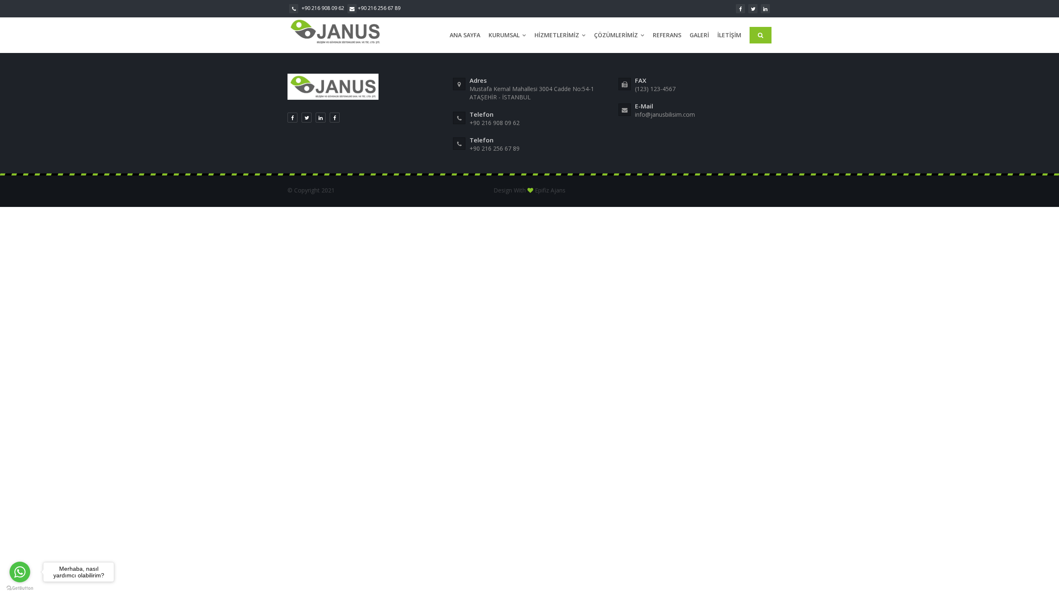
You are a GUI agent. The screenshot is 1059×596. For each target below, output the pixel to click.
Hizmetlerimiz (557, 35)
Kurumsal (505, 35)
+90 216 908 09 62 (322, 8)
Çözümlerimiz (617, 35)
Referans (667, 35)
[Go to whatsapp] (20, 572)
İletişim (729, 35)
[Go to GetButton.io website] (20, 587)
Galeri (699, 35)
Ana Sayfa (465, 35)
